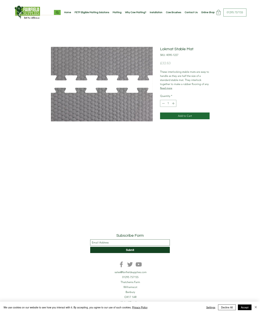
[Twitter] (130, 264)
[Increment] (173, 103)
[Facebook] (121, 264)
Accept (245, 307)
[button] (218, 12)
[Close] (256, 307)
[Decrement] (163, 103)
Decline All (227, 307)
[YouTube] (138, 264)
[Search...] (57, 12)
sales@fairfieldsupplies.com (131, 272)
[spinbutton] (168, 103)
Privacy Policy (140, 307)
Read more (166, 88)
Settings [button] (210, 307)
